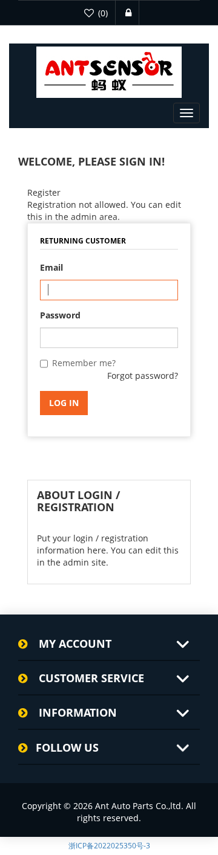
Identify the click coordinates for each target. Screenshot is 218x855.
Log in (64, 402)
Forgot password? (142, 375)
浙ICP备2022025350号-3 (109, 845)
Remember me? (84, 363)
